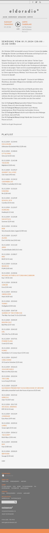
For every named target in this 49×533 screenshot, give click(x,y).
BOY (3, 444)
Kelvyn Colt (7, 322)
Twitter (36, 2)
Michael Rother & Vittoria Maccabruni (18, 275)
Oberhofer (6, 294)
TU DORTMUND (27, 486)
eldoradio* (24, 10)
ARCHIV (23, 481)
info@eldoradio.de (9, 522)
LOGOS (19, 493)
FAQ (3, 493)
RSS (40, 2)
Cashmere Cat (7, 182)
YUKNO (4, 303)
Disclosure (6, 144)
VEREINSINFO (14, 481)
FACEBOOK (15, 488)
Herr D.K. (5, 397)
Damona (5, 191)
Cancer (5, 285)
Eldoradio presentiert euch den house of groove (23, 388)
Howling (5, 210)
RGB (3, 228)
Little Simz (6, 153)
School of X (7, 200)
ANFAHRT (26, 493)
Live (18, 29)
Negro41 (5, 266)
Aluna (4, 238)
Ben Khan (5, 454)
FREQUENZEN (10, 493)
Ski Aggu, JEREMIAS (9, 407)
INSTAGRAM (24, 488)
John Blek (6, 416)
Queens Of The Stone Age (12, 313)
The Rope (5, 163)
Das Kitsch (6, 219)
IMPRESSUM (6, 498)
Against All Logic (9, 172)
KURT (19, 486)
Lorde (4, 425)
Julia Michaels (8, 369)
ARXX (4, 247)
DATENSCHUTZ (16, 498)
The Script (6, 435)
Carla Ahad (6, 360)
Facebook (32, 2)
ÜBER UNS (5, 481)
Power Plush (7, 341)
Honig (4, 350)
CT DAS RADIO (6, 486)
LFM (14, 486)
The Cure (5, 379)
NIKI (3, 257)
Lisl (3, 332)
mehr (3, 461)
